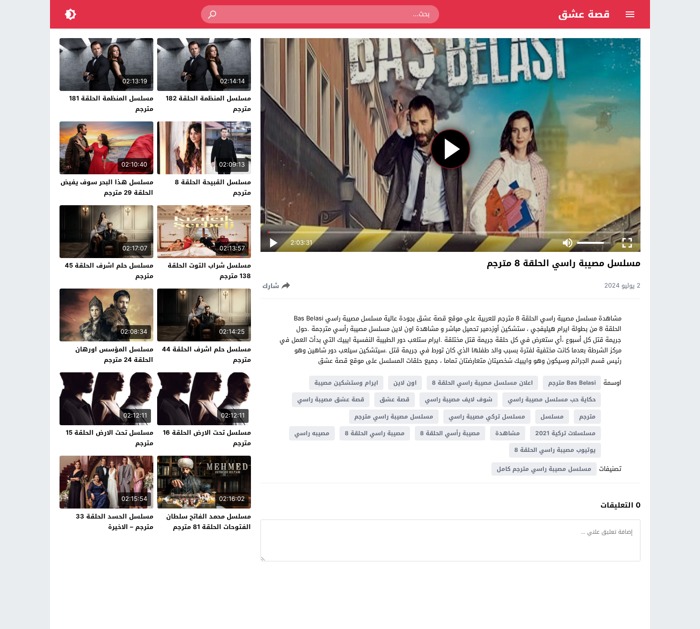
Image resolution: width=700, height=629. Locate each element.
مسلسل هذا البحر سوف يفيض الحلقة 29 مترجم (106, 187)
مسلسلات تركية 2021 (565, 433)
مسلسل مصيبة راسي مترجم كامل (544, 469)
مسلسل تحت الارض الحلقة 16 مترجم (207, 438)
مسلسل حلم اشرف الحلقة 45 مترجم (109, 271)
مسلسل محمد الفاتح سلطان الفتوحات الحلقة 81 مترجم (208, 521)
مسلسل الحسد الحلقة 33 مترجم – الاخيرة (114, 521)
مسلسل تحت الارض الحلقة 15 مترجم (109, 438)
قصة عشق (584, 14)
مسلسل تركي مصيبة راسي (487, 416)
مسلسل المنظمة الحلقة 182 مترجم (208, 103)
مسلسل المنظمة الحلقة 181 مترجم (111, 103)
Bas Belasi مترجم (572, 383)
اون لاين (405, 383)
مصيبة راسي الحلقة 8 (375, 433)
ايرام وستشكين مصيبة (346, 383)
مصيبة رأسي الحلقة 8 (450, 433)
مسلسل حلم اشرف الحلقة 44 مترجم (206, 354)
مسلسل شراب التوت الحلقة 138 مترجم (209, 271)
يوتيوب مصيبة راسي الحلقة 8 (555, 450)
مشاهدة (507, 433)
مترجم (587, 416)
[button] (213, 14)
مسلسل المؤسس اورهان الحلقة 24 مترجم (114, 354)
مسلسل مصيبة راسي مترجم (393, 416)
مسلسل (552, 416)
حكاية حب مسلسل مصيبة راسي (552, 399)
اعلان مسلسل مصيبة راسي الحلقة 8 (482, 383)
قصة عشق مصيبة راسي (330, 399)
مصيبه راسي (312, 433)
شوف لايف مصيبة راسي (458, 399)
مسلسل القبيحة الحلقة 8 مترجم (213, 187)
